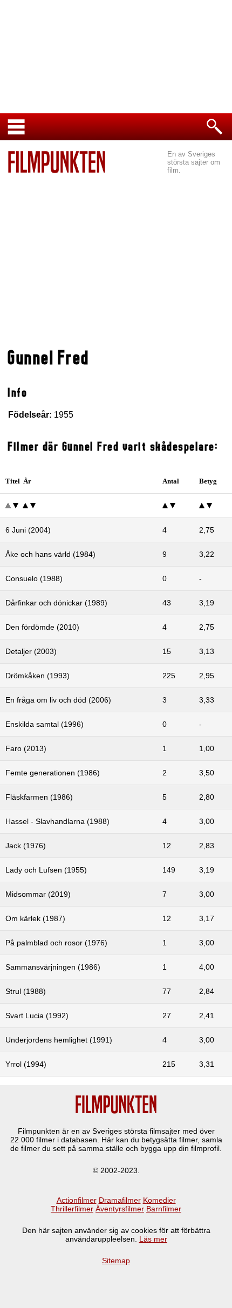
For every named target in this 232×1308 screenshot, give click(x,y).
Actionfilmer (77, 1200)
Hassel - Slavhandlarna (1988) (57, 821)
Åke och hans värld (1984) (50, 554)
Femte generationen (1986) (52, 772)
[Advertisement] (116, 262)
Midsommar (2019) (38, 894)
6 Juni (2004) (28, 530)
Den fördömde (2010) (42, 627)
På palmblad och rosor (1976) (56, 942)
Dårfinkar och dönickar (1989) (56, 602)
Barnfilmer (163, 1208)
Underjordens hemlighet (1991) (58, 1040)
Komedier (159, 1200)
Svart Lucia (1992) (37, 1015)
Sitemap (116, 1260)
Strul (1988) (25, 991)
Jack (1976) (25, 845)
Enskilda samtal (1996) (44, 724)
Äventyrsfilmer (119, 1208)
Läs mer (153, 1239)
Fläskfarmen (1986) (39, 797)
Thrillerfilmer (72, 1208)
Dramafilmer (120, 1200)
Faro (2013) (25, 748)
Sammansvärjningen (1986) (52, 967)
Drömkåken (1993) (37, 675)
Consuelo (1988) (34, 578)
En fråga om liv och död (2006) (58, 700)
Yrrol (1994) (25, 1064)
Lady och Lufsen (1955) (46, 870)
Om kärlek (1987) (35, 918)
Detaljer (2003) (31, 651)
